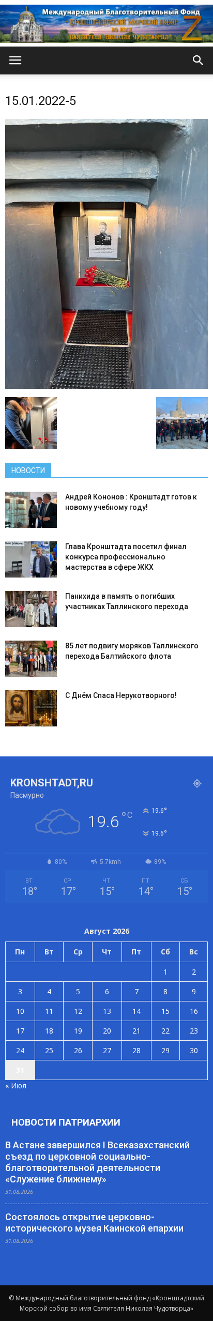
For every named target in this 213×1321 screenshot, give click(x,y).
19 (78, 1031)
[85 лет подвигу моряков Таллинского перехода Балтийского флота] (31, 659)
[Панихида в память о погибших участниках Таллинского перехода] (31, 609)
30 (194, 1050)
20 (107, 1031)
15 (165, 1011)
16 (194, 1011)
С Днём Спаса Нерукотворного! (121, 695)
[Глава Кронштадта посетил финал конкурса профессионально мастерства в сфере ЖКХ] (31, 559)
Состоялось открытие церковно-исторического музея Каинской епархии (94, 1222)
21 (136, 1031)
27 (107, 1050)
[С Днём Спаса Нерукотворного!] (31, 708)
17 (20, 1031)
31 (20, 1070)
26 (78, 1050)
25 (49, 1050)
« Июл (15, 1085)
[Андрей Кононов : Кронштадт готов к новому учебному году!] (31, 510)
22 (165, 1031)
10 (20, 1011)
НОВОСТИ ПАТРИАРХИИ (65, 1122)
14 (136, 1011)
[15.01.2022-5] (106, 386)
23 (194, 1031)
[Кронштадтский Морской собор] (106, 24)
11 (49, 1011)
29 (165, 1050)
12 (78, 1011)
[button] (198, 60)
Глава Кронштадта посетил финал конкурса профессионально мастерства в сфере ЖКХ (126, 556)
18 (49, 1031)
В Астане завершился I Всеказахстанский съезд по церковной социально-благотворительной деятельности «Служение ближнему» (97, 1162)
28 (136, 1050)
